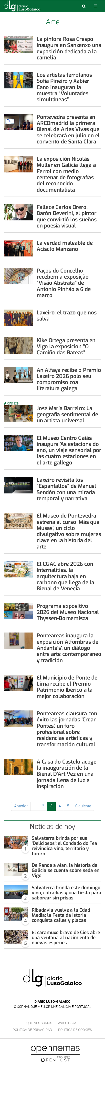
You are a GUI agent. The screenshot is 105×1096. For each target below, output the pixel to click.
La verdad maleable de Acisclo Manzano (65, 246)
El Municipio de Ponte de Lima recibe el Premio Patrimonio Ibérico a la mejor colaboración (67, 687)
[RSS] (64, 994)
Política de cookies (75, 1030)
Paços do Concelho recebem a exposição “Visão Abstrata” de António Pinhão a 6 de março (64, 283)
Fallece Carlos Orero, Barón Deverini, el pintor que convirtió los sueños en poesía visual (67, 216)
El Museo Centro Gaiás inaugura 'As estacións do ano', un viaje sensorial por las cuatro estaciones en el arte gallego (69, 450)
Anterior (21, 806)
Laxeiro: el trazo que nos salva (67, 315)
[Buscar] (84, 6)
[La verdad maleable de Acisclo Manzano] (18, 248)
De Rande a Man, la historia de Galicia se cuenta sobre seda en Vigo (65, 870)
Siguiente (83, 806)
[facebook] (48, 994)
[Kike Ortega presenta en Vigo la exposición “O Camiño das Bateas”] (18, 345)
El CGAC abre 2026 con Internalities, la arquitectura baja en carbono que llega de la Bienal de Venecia (65, 576)
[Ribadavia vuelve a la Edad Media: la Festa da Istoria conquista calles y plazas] (16, 914)
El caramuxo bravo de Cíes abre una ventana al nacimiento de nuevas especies (66, 937)
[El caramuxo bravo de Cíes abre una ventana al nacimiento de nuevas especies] (16, 937)
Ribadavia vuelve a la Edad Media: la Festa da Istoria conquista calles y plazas (61, 915)
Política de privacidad (32, 1030)
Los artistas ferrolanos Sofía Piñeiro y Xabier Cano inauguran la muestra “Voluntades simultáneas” (64, 87)
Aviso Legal (68, 1023)
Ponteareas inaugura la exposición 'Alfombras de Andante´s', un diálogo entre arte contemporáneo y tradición (69, 648)
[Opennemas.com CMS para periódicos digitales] (55, 1054)
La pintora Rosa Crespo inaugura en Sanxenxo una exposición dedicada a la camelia (69, 48)
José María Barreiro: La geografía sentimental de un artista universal (67, 414)
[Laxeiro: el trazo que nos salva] (18, 318)
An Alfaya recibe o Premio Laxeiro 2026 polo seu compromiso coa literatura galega (69, 379)
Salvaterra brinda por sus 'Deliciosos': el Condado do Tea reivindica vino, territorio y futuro (64, 846)
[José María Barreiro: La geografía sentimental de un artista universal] (18, 413)
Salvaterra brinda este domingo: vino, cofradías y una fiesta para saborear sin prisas (66, 893)
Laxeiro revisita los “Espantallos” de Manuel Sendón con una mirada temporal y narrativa (66, 489)
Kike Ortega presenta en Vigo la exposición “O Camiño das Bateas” (66, 346)
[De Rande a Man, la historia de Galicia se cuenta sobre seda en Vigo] (16, 869)
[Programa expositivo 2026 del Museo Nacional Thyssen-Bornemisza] (18, 611)
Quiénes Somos (39, 1023)
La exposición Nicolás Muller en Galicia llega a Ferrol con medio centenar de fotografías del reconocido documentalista (66, 174)
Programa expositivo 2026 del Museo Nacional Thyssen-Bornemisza (68, 612)
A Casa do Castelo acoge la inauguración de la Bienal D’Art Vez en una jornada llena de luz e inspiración (66, 774)
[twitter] (56, 994)
